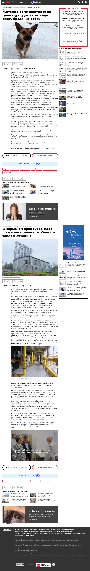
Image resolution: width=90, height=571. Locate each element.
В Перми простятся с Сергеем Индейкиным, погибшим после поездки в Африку (73, 41)
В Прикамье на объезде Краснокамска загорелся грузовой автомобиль (73, 27)
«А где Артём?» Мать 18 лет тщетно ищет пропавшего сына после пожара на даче (76, 52)
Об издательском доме (21, 529)
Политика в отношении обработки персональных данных (28, 551)
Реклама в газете (55, 529)
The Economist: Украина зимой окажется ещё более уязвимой (74, 91)
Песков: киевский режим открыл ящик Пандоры (75, 102)
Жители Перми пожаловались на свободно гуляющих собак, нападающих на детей (19, 186)
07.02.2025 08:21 (6, 7)
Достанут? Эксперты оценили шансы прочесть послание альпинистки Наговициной (77, 75)
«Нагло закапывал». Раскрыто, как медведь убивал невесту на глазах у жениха (77, 277)
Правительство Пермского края (11, 277)
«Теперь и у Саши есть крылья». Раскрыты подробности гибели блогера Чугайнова (73, 13)
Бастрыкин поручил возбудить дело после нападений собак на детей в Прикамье (47, 192)
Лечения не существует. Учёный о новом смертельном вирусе (76, 294)
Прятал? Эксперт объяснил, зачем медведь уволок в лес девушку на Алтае (76, 266)
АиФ (46, 60)
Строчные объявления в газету (63, 531)
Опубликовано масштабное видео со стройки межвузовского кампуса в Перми (47, 500)
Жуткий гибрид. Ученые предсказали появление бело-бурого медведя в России (77, 70)
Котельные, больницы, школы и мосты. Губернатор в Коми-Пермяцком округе (31, 451)
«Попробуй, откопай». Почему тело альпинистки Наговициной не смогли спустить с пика (76, 289)
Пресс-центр (33, 529)
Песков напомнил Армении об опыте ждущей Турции (76, 114)
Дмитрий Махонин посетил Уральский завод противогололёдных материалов (19, 495)
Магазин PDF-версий (68, 529)
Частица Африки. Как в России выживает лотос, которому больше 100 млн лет (76, 58)
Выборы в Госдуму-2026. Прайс (23, 533)
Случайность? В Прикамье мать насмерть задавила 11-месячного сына (73, 34)
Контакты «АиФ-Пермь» (46, 531)
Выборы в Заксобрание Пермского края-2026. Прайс (48, 533)
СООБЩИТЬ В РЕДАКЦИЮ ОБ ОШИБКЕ (24, 535)
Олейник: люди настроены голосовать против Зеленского (75, 97)
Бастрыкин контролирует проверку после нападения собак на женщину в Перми (19, 192)
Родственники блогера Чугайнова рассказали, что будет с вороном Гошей (73, 20)
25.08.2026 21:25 (6, 226)
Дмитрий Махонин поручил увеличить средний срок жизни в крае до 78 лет (47, 495)
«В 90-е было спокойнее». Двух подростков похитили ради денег (76, 270)
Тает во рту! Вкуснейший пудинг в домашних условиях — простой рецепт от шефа (76, 81)
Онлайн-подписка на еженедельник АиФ (26, 531)
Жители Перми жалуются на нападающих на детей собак (45, 185)
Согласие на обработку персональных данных (26, 550)
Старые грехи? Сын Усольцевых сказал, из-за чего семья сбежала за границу (77, 64)
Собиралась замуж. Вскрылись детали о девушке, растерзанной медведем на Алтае (76, 283)
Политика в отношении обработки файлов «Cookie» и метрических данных (32, 553)
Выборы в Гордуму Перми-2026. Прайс (75, 533)
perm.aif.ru (23, 422)
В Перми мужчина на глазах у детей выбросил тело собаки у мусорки (18, 198)
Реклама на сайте (44, 529)
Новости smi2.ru (8, 221)
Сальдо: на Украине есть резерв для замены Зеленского (76, 108)
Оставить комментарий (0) (45, 155)
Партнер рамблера (30, 564)
